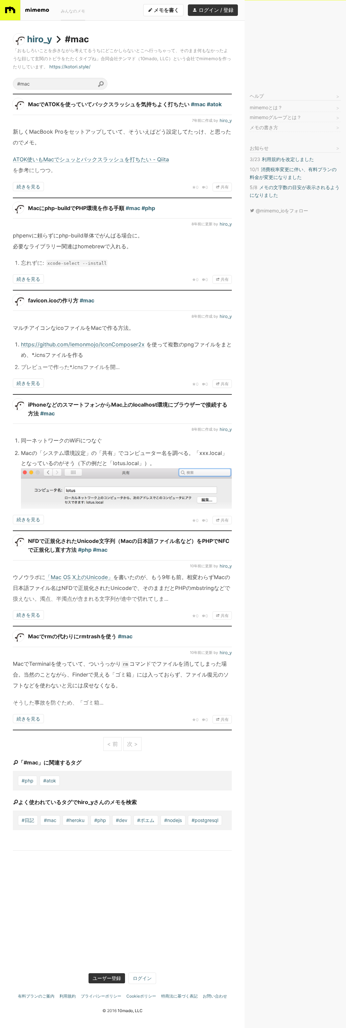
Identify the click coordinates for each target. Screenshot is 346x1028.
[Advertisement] (295, 42)
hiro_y (39, 39)
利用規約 (67, 996)
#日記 (28, 820)
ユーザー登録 (107, 978)
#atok (49, 780)
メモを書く (166, 10)
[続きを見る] (122, 153)
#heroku (75, 820)
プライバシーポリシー (101, 996)
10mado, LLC (130, 1010)
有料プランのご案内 (36, 996)
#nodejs (173, 820)
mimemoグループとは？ (275, 117)
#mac (50, 820)
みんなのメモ (73, 11)
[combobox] (60, 84)
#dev (121, 820)
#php (27, 780)
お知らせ (259, 148)
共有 (224, 186)
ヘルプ (257, 96)
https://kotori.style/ (70, 66)
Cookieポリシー (141, 996)
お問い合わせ (215, 996)
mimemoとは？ (266, 107)
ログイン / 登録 (215, 10)
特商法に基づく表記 (179, 996)
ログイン (142, 978)
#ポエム (145, 820)
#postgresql (205, 820)
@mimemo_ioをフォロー (281, 210)
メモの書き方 (264, 127)
